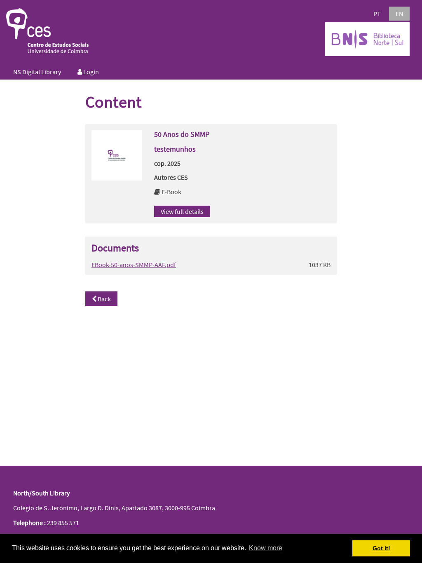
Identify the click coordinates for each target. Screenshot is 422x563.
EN (399, 13)
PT (377, 13)
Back (103, 299)
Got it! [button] (381, 548)
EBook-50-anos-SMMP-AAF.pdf (133, 264)
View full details (182, 211)
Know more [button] (265, 547)
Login (90, 72)
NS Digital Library (37, 72)
